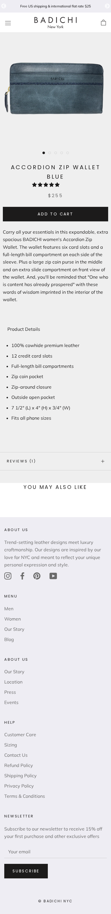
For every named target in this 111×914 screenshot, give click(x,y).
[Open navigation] (8, 22)
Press (10, 692)
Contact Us (16, 755)
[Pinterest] (36, 576)
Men (8, 608)
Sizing (10, 745)
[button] (46, 184)
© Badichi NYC (55, 901)
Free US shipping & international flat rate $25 (55, 6)
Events (11, 702)
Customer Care (20, 734)
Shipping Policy (20, 775)
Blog (9, 639)
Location (13, 682)
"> (4, 6)
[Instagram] (7, 576)
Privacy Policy (19, 786)
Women (12, 619)
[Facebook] (22, 576)
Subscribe (26, 871)
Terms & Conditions (24, 796)
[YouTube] (53, 576)
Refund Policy (18, 765)
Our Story (14, 629)
